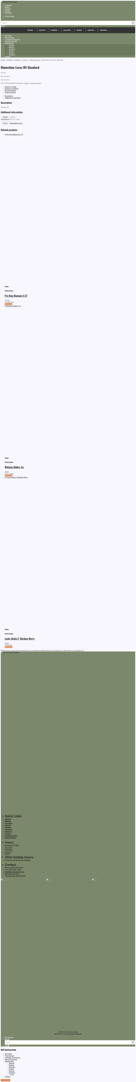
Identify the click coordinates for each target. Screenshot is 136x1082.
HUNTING (91, 30)
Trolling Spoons (34, 60)
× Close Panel (5, 1080)
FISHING (79, 30)
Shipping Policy (11, 836)
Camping (12, 49)
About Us (8, 832)
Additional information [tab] (13, 98)
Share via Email (10, 92)
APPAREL (30, 30)
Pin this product (10, 91)
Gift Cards (8, 13)
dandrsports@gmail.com (14, 872)
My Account (9, 1037)
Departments (9, 43)
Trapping (8, 829)
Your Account (9, 38)
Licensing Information (12, 39)
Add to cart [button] (8, 304)
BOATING (42, 30)
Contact (7, 11)
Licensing (8, 5)
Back (12, 1075)
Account (8, 9)
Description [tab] (9, 96)
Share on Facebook (11, 89)
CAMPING (54, 30)
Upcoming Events (11, 41)
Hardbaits (17, 60)
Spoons (25, 60)
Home (3, 60)
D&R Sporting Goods (8, 1049)
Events (7, 7)
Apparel (11, 45)
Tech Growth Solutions (74, 1034)
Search (7, 1039)
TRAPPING (103, 30)
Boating (11, 47)
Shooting (66, 30)
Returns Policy (10, 838)
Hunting (11, 53)
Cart (7, 1046)
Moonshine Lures (16, 123)
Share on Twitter (10, 87)
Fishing (11, 51)
